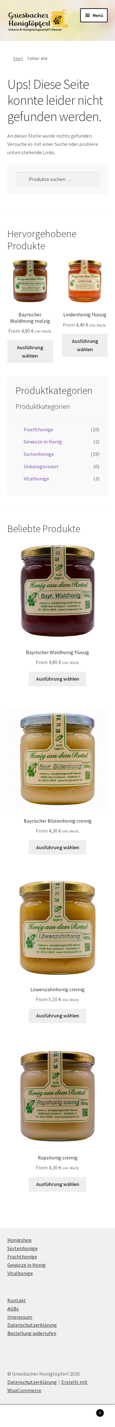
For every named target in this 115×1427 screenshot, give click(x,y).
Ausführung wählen (30, 351)
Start (18, 58)
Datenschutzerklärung (32, 1325)
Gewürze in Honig (43, 441)
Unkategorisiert (41, 466)
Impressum (19, 1317)
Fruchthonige (38, 429)
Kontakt (16, 1300)
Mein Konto (19, 1416)
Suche (57, 1416)
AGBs (13, 1308)
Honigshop (19, 1240)
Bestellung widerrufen (31, 1333)
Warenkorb (89, 1410)
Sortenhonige (39, 454)
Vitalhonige (36, 478)
